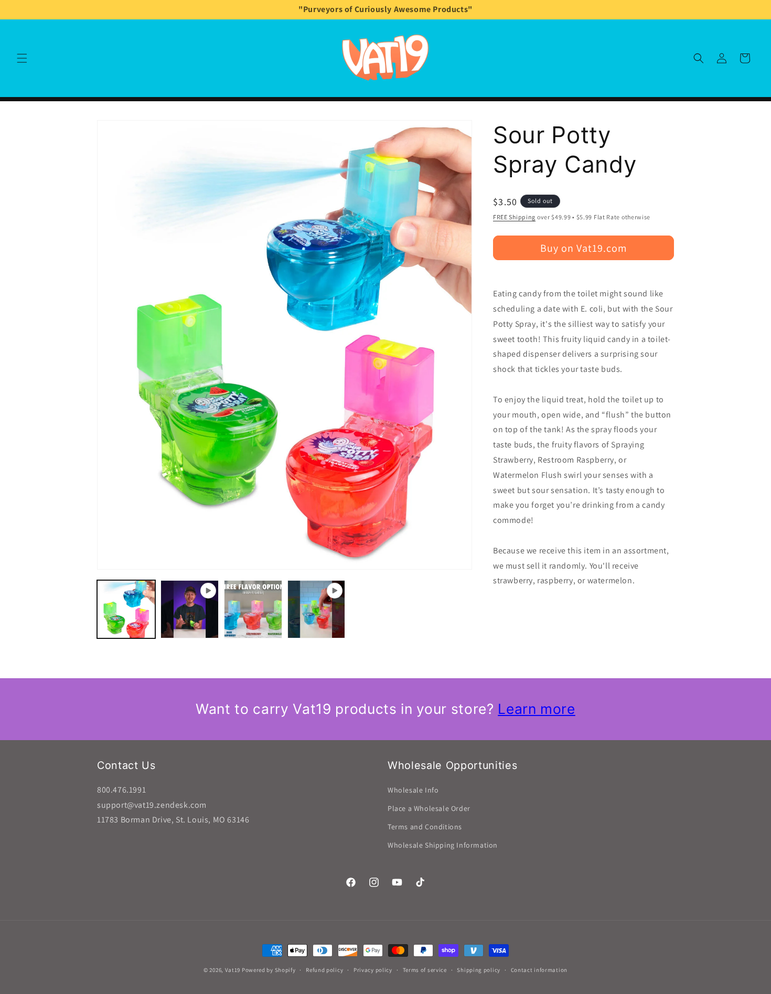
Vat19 (233, 970)
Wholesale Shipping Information (443, 845)
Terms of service (425, 969)
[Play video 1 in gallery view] (189, 609)
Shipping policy (478, 969)
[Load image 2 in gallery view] (253, 609)
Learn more (536, 708)
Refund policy (324, 969)
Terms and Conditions (425, 826)
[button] (22, 58)
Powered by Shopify (269, 970)
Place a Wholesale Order (429, 808)
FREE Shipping (514, 217)
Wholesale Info (413, 790)
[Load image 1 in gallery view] (126, 609)
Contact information (539, 969)
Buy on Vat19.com (583, 248)
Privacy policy (373, 969)
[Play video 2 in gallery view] (316, 609)
